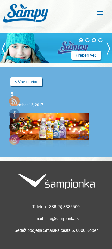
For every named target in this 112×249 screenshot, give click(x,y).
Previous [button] (3, 48)
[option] (56, 48)
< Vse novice (26, 81)
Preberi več (86, 55)
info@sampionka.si (62, 218)
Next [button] (108, 48)
